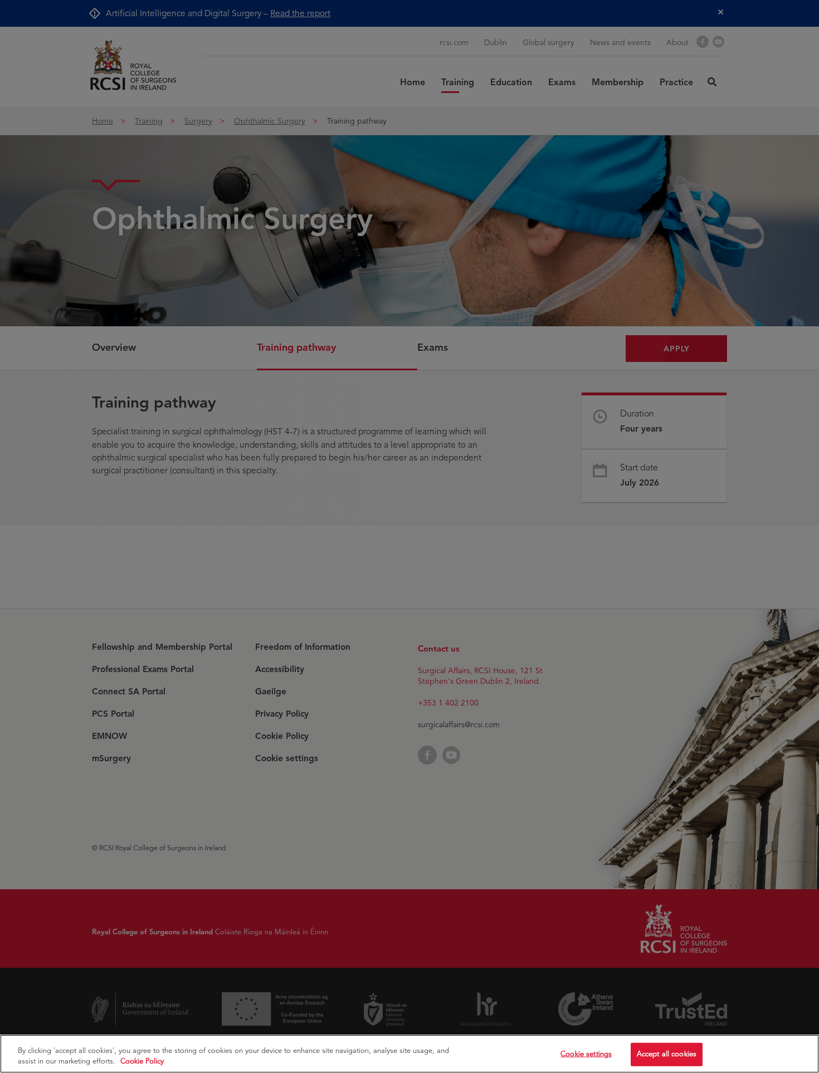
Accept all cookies (666, 1054)
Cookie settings (586, 1054)
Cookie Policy (142, 1061)
